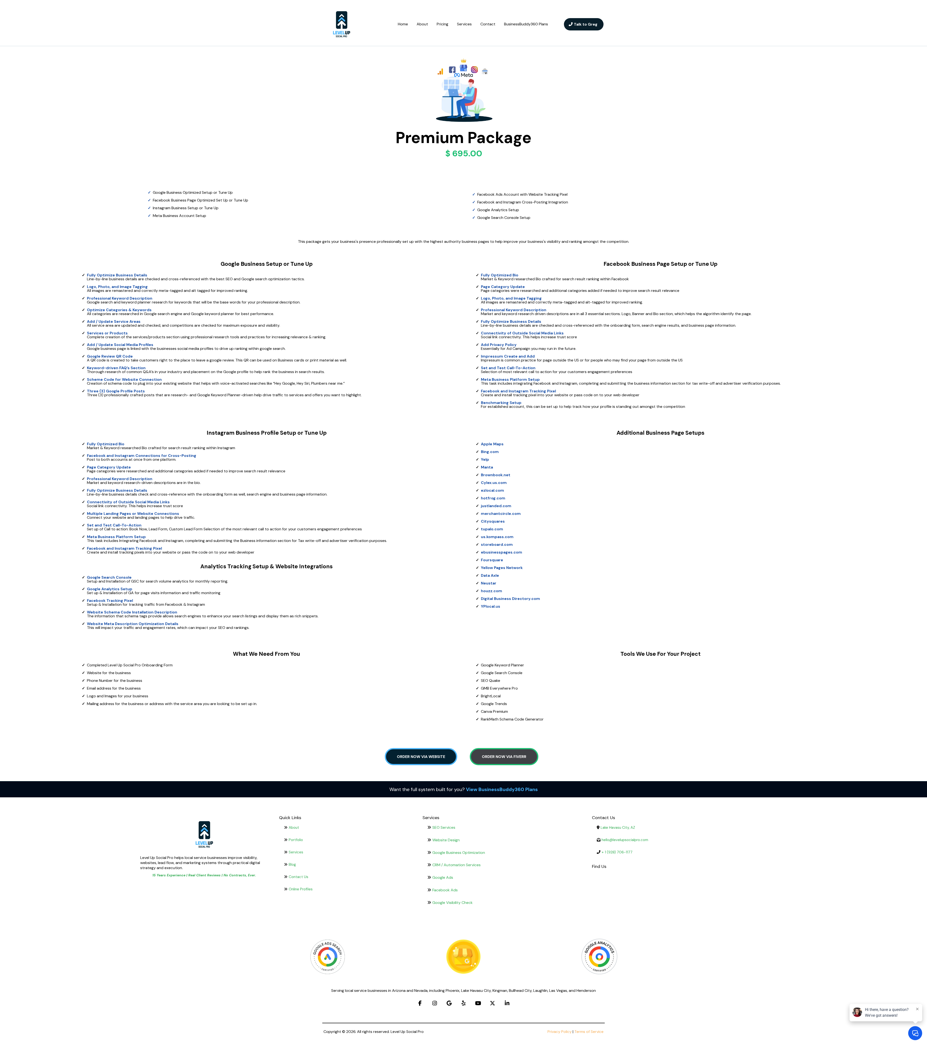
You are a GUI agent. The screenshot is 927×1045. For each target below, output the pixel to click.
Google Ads (442, 877)
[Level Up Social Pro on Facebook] (420, 1003)
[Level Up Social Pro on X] (492, 1003)
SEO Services (443, 827)
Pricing (442, 24)
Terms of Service (589, 1031)
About (422, 24)
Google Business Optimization (458, 852)
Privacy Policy (560, 1031)
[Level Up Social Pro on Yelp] (463, 1003)
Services (464, 24)
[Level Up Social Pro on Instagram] (434, 1003)
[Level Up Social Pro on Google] (449, 1003)
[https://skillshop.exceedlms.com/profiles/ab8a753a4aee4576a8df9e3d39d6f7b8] (464, 957)
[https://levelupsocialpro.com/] (341, 24)
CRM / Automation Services (456, 864)
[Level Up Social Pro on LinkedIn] (507, 1003)
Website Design (446, 840)
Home (403, 24)
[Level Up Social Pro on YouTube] (478, 1003)
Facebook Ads (445, 890)
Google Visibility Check (452, 902)
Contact (487, 24)
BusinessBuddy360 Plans (526, 24)
